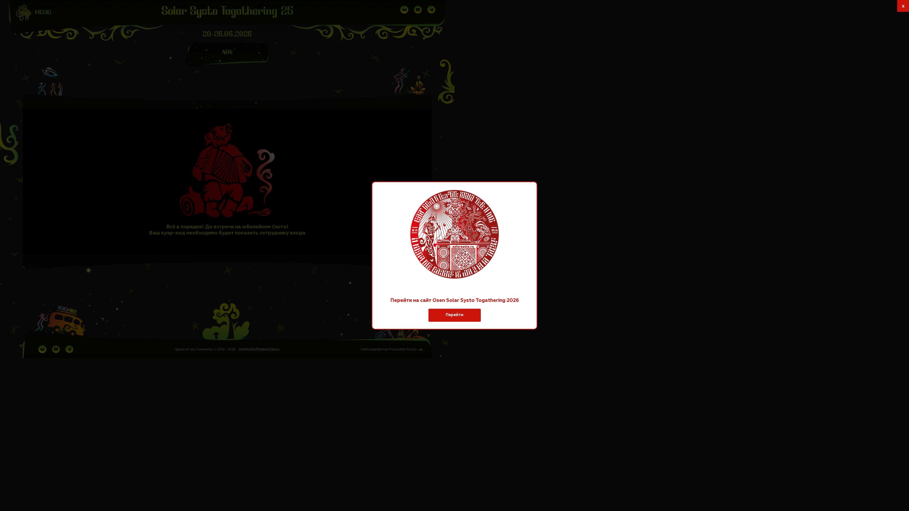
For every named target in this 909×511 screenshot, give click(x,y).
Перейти (454, 315)
